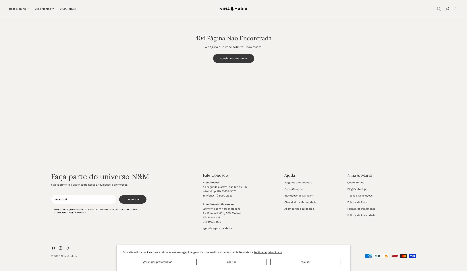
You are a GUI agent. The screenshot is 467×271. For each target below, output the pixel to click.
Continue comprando (233, 58)
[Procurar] (439, 8)
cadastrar (133, 199)
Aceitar (231, 262)
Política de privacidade (268, 252)
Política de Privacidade (361, 215)
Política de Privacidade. (107, 209)
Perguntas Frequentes (298, 182)
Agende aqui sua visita (217, 228)
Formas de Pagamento (361, 208)
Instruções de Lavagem (298, 195)
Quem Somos (355, 182)
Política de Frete (357, 202)
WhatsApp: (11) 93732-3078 (219, 191)
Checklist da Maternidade (300, 202)
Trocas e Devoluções (360, 195)
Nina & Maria (69, 256)
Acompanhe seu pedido (299, 208)
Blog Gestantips (357, 189)
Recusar (305, 262)
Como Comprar (293, 189)
